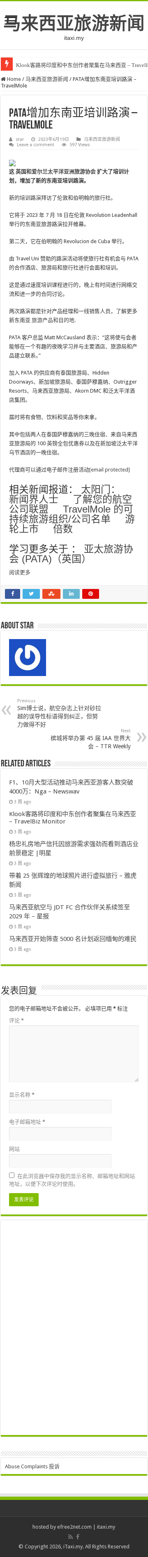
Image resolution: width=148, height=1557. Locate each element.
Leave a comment (35, 144)
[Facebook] (77, 1537)
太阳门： (100, 489)
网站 (14, 1149)
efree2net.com (74, 1527)
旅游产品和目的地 (53, 320)
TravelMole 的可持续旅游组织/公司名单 (71, 514)
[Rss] (70, 1537)
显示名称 (22, 1095)
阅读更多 (19, 572)
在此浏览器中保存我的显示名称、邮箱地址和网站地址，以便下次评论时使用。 (72, 1180)
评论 (16, 1020)
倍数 (63, 528)
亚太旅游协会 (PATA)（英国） (71, 553)
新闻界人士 (33, 499)
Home (13, 79)
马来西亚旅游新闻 (74, 23)
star (20, 139)
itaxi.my (106, 1527)
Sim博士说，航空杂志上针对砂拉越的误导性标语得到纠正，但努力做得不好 (59, 713)
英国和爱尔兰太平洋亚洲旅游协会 (56, 171)
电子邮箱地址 (27, 1122)
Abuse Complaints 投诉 (32, 1466)
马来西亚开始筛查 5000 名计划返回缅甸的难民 (72, 939)
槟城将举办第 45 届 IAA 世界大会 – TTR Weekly (91, 739)
